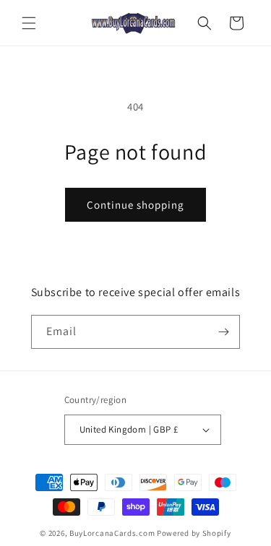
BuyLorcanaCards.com (112, 533)
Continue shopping (135, 205)
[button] (29, 23)
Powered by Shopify (194, 533)
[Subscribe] (223, 332)
